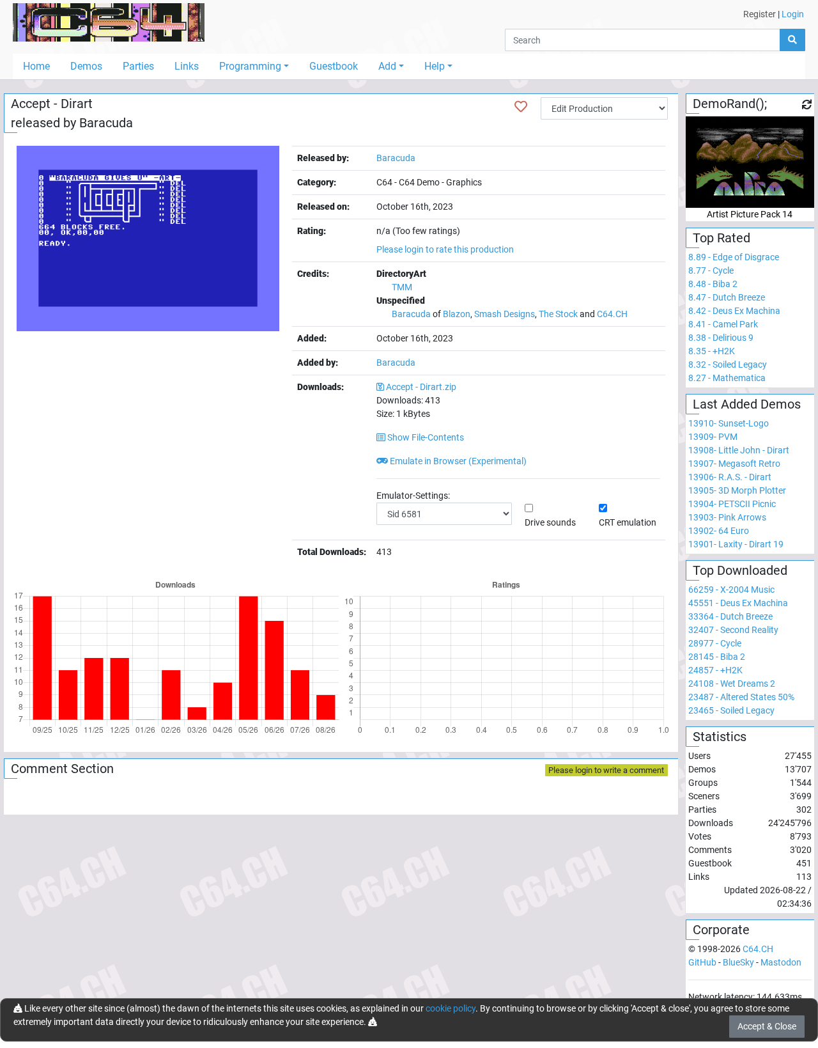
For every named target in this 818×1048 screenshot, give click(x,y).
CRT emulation (627, 522)
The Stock (558, 314)
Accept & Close (766, 1026)
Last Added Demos (747, 404)
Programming (250, 66)
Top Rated (721, 238)
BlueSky (738, 962)
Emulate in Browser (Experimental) (457, 461)
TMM (402, 287)
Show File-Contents (424, 437)
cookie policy (450, 1008)
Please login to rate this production (445, 249)
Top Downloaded (740, 570)
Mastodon (780, 962)
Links (186, 66)
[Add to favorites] (520, 106)
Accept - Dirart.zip (421, 387)
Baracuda (106, 122)
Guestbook (333, 66)
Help (434, 66)
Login (793, 14)
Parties (138, 66)
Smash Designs (504, 314)
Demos (86, 66)
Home (36, 66)
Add (387, 66)
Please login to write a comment (606, 770)
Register (759, 14)
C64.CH (612, 314)
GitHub (702, 962)
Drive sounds (550, 522)
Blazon (456, 314)
